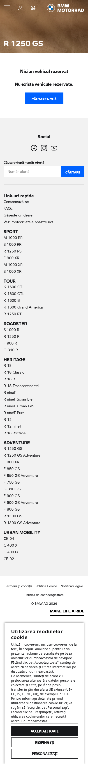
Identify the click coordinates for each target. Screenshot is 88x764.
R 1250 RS (12, 251)
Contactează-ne (16, 201)
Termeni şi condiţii (18, 586)
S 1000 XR (12, 271)
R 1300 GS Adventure (22, 522)
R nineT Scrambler (19, 399)
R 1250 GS (19, 448)
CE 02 (9, 558)
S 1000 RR (12, 244)
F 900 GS (12, 495)
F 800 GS (12, 509)
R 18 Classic (14, 372)
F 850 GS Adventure (21, 475)
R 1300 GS (13, 515)
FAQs (8, 208)
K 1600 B (12, 300)
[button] (7, 8)
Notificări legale (72, 586)
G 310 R (11, 349)
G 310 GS (12, 488)
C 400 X (10, 545)
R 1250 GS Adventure (22, 455)
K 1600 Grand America (23, 307)
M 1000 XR (13, 264)
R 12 (8, 419)
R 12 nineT (12, 426)
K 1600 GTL (14, 293)
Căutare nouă (44, 98)
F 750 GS (12, 482)
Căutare (72, 171)
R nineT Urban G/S (19, 405)
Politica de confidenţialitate (44, 594)
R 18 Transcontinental (21, 385)
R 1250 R (11, 336)
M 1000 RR (13, 237)
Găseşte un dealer (19, 215)
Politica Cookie (46, 586)
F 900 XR (11, 257)
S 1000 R (11, 329)
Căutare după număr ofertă (24, 161)
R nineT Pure (14, 412)
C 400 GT (12, 551)
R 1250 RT (13, 313)
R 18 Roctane (15, 432)
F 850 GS (12, 468)
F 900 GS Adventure (21, 502)
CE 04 (9, 538)
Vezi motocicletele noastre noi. (29, 221)
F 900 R (10, 343)
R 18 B (9, 378)
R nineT (10, 392)
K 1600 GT (13, 286)
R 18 (8, 365)
